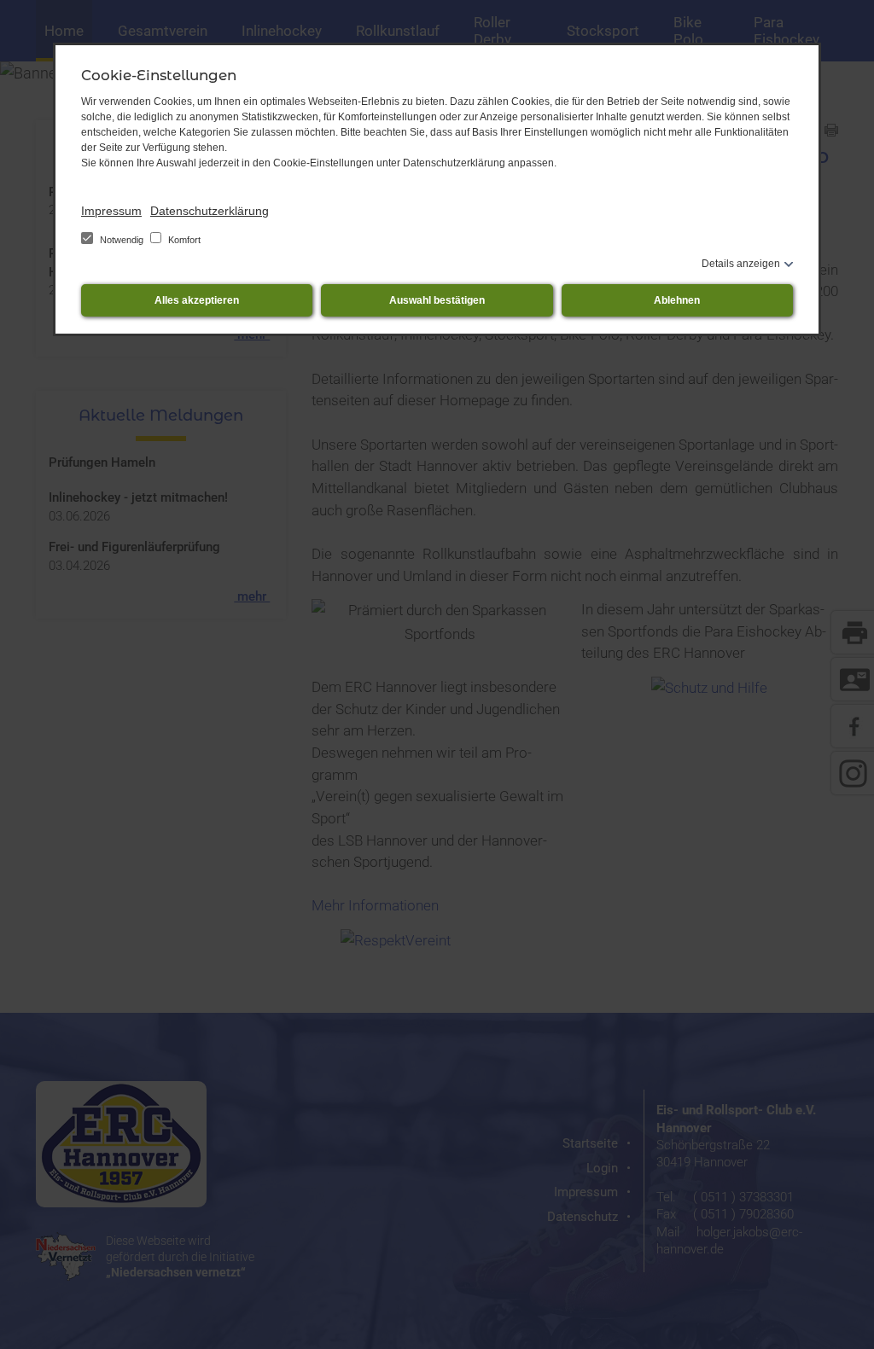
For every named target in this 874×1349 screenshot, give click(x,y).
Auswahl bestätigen (437, 300)
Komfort (183, 240)
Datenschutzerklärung (209, 211)
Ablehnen (677, 300)
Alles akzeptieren (196, 300)
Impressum (111, 211)
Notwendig (121, 240)
